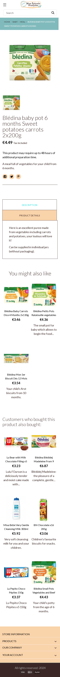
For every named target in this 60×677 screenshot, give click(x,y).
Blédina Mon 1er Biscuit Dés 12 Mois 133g (16, 376)
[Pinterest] (18, 176)
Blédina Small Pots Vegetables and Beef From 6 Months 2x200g (44, 590)
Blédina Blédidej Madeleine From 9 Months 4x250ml (44, 459)
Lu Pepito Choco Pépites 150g (16, 590)
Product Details (29, 215)
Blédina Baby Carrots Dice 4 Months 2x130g (16, 313)
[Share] (5, 176)
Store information (16, 634)
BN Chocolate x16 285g (44, 526)
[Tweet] (11, 176)
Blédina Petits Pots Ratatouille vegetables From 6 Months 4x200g (44, 313)
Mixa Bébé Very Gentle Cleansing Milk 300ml (16, 526)
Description (29, 205)
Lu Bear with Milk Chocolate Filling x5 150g (16, 459)
